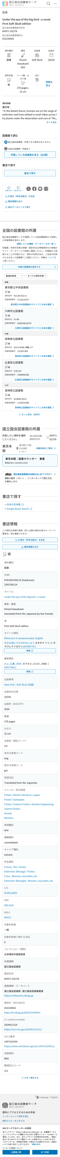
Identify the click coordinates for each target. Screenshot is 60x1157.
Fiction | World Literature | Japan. (22, 795)
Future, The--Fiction (15, 867)
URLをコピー (18, 190)
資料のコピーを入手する (13, 1120)
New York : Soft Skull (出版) (19, 684)
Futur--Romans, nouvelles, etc (20, 876)
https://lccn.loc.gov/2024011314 (21, 1029)
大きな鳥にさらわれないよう (19, 642)
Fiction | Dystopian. (14, 799)
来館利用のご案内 (44, 448)
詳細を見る (49, 83)
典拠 (28, 650)
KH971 (7, 917)
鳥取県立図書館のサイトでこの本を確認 (33, 355)
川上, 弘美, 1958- (13, 663)
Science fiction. (12, 808)
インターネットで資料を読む (15, 1116)
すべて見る (51, 122)
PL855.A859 (10, 893)
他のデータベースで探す (19, 207)
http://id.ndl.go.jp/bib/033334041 (22, 1012)
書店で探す (30, 173)
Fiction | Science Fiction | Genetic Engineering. (29, 804)
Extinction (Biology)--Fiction (19, 871)
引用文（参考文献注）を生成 (21, 196)
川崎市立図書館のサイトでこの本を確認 (33, 328)
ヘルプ (51, 257)
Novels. (8, 813)
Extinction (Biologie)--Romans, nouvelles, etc (28, 880)
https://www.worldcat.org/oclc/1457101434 (28, 1046)
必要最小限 (16, 1152)
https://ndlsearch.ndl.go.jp (18, 995)
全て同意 (45, 1152)
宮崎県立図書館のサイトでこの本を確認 (33, 407)
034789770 (28, 646)
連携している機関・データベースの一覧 (35, 243)
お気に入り (9, 190)
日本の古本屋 (14, 504)
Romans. (9, 817)
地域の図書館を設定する (29, 266)
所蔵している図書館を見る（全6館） (30, 154)
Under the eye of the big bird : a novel (24, 597)
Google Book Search (18, 508)
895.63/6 (9, 905)
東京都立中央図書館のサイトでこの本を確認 (31, 304)
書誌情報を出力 (15, 201)
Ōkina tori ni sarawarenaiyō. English (23, 638)
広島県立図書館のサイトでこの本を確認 (33, 379)
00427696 (9, 667)
